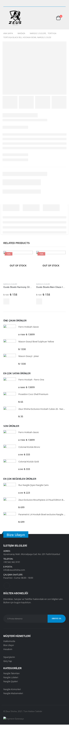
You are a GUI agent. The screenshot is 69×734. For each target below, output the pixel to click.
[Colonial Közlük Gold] (9, 465)
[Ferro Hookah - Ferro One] (9, 383)
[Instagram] (63, 3)
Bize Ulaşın (8, 645)
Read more (6, 301)
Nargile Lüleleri (10, 284)
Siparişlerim (9, 657)
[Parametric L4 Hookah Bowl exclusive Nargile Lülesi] (9, 518)
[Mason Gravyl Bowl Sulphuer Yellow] (9, 345)
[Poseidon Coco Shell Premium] (9, 398)
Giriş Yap (7, 661)
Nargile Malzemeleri (13, 693)
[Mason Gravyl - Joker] (9, 360)
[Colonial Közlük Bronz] (9, 451)
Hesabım (7, 649)
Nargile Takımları (11, 673)
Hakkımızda (9, 641)
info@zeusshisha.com (14, 569)
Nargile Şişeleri (10, 681)
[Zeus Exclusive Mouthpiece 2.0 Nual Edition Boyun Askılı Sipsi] (9, 503)
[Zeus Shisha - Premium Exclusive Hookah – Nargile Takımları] (15, 18)
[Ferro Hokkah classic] (9, 331)
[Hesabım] (48, 18)
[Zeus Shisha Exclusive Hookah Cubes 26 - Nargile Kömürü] (9, 413)
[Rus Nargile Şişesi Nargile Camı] (9, 489)
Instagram (7, 586)
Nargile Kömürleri (12, 689)
